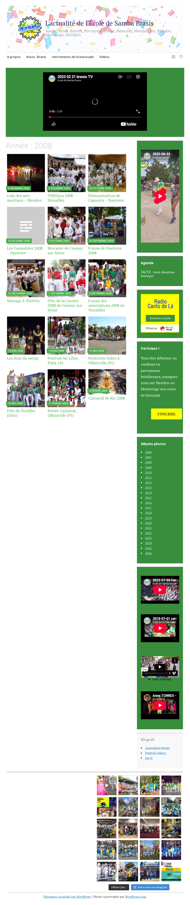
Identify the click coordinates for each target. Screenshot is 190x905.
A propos (14, 57)
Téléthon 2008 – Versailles (62, 198)
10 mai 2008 (15, 403)
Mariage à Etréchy (23, 300)
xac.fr (149, 758)
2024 (148, 543)
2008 (148, 462)
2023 (148, 538)
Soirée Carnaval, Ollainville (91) (62, 413)
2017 (148, 508)
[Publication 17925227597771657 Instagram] (107, 871)
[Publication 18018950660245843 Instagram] (107, 785)
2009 (148, 467)
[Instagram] (181, 57)
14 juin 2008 (15, 350)
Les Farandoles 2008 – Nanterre (24, 250)
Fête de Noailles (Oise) (21, 413)
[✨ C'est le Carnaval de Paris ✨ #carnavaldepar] (171, 807)
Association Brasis (157, 748)
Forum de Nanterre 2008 (105, 250)
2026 (148, 553)
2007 (148, 457)
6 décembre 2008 (18, 188)
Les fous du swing (22, 358)
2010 (148, 472)
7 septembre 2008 (60, 293)
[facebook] (174, 57)
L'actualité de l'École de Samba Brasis (99, 23)
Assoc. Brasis (36, 57)
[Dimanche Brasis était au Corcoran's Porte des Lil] (150, 807)
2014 (148, 493)
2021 (148, 528)
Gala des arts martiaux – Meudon (24, 198)
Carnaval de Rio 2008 (106, 398)
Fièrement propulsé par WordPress (67, 897)
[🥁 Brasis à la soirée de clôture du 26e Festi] (107, 807)
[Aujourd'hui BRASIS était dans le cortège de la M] (128, 850)
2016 (148, 503)
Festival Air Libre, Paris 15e (63, 360)
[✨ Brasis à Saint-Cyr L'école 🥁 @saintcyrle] (107, 828)
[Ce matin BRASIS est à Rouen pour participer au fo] (171, 871)
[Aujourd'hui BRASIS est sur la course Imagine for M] (171, 850)
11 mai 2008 (96, 350)
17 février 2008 (58, 403)
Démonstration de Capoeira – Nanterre (106, 198)
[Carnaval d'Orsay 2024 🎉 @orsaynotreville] (171, 785)
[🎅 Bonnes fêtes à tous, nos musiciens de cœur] (128, 828)
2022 (148, 533)
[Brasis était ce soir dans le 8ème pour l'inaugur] (171, 828)
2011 (148, 477)
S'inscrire (167, 414)
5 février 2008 (98, 390)
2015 (148, 498)
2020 (148, 523)
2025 (148, 548)
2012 (148, 482)
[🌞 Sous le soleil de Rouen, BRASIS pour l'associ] (150, 871)
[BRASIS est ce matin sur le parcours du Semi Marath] (107, 850)
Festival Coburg (155, 753)
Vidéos (104, 57)
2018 (148, 513)
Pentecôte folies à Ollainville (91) (104, 360)
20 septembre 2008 (101, 240)
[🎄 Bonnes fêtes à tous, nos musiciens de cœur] (150, 828)
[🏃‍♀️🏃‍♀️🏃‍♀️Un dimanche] (150, 850)
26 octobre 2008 (100, 188)
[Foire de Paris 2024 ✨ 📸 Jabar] (128, 785)
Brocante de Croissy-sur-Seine (66, 250)
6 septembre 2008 (100, 293)
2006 (148, 452)
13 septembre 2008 (20, 293)
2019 (148, 518)
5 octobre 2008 (59, 240)
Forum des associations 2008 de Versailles (106, 305)
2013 (148, 487)
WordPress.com (135, 897)
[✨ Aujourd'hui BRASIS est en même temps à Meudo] (128, 807)
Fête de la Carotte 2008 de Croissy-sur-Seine (65, 305)
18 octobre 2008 (19, 240)
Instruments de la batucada (73, 57)
